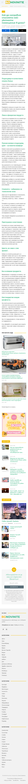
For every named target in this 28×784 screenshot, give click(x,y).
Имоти (4, 668)
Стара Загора (5, 744)
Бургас (4, 645)
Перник (4, 709)
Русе (3, 767)
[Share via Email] (22, 30)
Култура (4, 684)
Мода (3, 696)
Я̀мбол (3, 764)
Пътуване (4, 716)
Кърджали (4, 687)
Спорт (4, 741)
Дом (3, 11)
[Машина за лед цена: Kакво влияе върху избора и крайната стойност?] (14, 342)
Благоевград (5, 643)
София (3, 739)
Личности (4, 691)
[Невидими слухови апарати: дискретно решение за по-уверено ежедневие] (5, 469)
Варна (3, 648)
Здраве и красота (7, 666)
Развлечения (5, 718)
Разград (4, 721)
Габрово (4, 657)
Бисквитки (16, 780)
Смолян (4, 737)
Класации (4, 675)
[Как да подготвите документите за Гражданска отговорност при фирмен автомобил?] (5, 447)
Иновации (4, 670)
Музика (4, 700)
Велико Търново (6, 650)
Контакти (23, 780)
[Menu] (2, 2)
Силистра (4, 732)
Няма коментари (11, 27)
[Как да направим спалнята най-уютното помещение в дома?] (14, 40)
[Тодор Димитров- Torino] (5, 529)
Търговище (5, 751)
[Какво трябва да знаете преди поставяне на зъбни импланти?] (5, 479)
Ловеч (3, 693)
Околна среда (5, 705)
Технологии (5, 748)
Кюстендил (5, 689)
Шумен (4, 762)
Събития (4, 746)
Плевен (4, 712)
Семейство (5, 730)
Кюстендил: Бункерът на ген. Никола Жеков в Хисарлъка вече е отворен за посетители (17, 546)
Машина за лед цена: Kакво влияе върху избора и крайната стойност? (14, 353)
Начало (11, 6)
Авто (3, 638)
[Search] (26, 2)
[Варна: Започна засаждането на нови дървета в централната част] (5, 555)
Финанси (4, 753)
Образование (5, 702)
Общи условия (7, 780)
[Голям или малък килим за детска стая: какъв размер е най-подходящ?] (14, 390)
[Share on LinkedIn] (14, 30)
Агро (3, 641)
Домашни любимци (7, 664)
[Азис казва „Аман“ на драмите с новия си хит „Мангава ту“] (5, 490)
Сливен (4, 735)
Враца (3, 654)
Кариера (4, 673)
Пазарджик (5, 707)
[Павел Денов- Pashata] (14, 511)
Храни (3, 757)
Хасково (4, 755)
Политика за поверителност (14, 778)
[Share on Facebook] (6, 30)
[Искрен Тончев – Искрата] (5, 537)
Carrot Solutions (21, 775)
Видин (3, 652)
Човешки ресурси (6, 760)
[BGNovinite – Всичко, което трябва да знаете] (14, 2)
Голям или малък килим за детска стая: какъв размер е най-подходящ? (14, 399)
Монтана (4, 698)
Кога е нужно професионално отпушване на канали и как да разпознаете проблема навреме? (12, 377)
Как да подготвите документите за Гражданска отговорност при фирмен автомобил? (17, 451)
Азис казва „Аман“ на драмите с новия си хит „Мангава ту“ (17, 492)
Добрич (4, 659)
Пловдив (4, 714)
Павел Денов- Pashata (10, 521)
